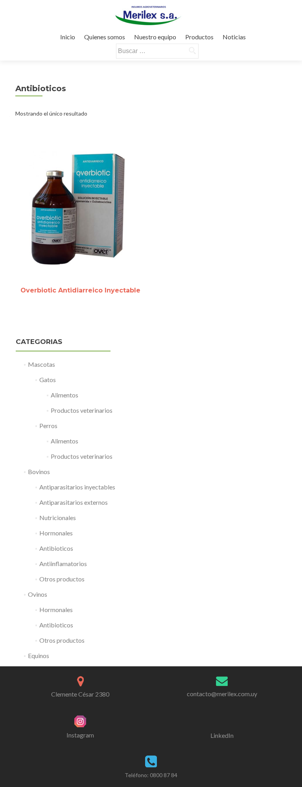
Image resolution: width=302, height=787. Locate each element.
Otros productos (62, 579)
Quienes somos (104, 36)
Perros (48, 425)
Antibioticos (56, 548)
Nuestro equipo (155, 36)
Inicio (67, 36)
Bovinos (39, 471)
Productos (199, 36)
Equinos (38, 655)
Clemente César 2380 (80, 694)
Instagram (80, 735)
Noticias (234, 36)
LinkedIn (222, 735)
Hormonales (56, 533)
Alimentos (64, 395)
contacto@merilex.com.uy (222, 693)
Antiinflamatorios (63, 563)
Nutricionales (57, 517)
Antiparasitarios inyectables (77, 487)
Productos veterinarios (81, 410)
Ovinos (37, 594)
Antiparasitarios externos (73, 502)
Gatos (47, 379)
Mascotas (41, 364)
